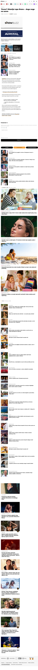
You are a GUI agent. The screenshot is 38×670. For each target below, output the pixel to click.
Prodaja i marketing (9, 662)
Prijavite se (19, 140)
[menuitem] (34, 1)
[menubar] (34, 1)
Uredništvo (3, 662)
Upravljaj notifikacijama (6, 664)
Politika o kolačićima (31, 662)
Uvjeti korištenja (15, 662)
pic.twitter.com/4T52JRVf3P (11, 100)
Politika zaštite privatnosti (23, 662)
